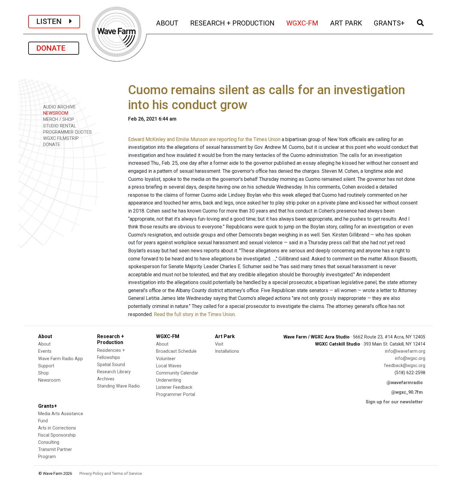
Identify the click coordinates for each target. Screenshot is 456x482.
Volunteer (166, 358)
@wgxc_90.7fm (407, 392)
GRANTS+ (389, 23)
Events (44, 351)
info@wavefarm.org (405, 351)
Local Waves (168, 366)
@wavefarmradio (405, 382)
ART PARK (346, 23)
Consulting (48, 442)
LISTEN (52, 21)
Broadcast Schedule (176, 351)
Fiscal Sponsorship (57, 435)
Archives (105, 379)
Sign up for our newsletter (394, 402)
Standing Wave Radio (118, 386)
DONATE (53, 48)
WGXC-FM (302, 23)
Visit (219, 344)
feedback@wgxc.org (404, 365)
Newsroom (49, 380)
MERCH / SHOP (58, 119)
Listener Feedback (174, 387)
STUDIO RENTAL (59, 126)
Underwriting (168, 380)
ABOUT (167, 23)
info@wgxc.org (410, 358)
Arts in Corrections (57, 428)
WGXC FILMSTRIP (60, 138)
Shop (43, 373)
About (44, 344)
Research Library (114, 371)
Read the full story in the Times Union (194, 314)
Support (46, 366)
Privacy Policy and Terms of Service (110, 473)
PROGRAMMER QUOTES (67, 132)
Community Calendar (177, 373)
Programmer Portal (175, 394)
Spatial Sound (111, 364)
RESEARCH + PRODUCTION (232, 23)
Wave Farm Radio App (60, 358)
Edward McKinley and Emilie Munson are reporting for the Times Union (204, 139)
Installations (227, 351)
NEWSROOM (55, 113)
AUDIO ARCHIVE (59, 107)
